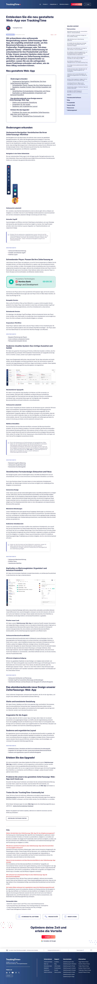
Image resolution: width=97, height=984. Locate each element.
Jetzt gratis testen (76, 4)
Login (88, 4)
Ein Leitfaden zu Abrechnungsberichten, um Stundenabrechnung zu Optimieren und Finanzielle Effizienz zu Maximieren (77, 53)
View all (69, 94)
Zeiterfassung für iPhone (69, 966)
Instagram (16, 972)
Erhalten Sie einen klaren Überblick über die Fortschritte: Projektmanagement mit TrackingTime (77, 70)
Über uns (46, 964)
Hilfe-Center (57, 966)
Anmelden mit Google (49, 941)
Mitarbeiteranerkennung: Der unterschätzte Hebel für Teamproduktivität (77, 32)
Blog (68, 100)
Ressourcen (70, 107)
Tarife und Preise (48, 961)
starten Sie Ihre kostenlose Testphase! (23, 806)
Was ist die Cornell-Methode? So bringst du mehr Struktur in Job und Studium (77, 49)
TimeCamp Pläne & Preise (84, 970)
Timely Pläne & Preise (83, 966)
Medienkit (46, 968)
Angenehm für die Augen (21, 104)
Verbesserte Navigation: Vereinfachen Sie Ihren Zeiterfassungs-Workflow (28, 82)
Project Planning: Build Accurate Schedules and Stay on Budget (24, 907)
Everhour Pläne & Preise (84, 968)
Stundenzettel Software (74, 97)
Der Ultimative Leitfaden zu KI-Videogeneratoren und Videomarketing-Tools (77, 62)
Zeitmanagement (72, 110)
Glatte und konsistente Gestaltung (24, 102)
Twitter (19, 972)
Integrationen (53, 4)
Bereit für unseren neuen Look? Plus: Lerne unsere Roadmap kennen (25, 903)
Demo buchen (57, 972)
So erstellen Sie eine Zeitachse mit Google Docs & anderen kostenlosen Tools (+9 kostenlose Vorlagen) (76, 44)
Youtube (13, 972)
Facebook (9, 972)
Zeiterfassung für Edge (68, 976)
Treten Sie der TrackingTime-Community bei (28, 116)
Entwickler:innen (48, 966)
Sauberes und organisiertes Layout (24, 106)
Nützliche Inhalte (64, 4)
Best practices (10, 34)
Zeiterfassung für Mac (68, 961)
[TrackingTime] (13, 4)
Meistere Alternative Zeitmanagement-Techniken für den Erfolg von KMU (76, 58)
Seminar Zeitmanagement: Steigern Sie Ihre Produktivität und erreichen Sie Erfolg (77, 80)
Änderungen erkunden (19, 79)
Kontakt (56, 970)
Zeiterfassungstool (11, 797)
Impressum (46, 970)
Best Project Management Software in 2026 (19, 909)
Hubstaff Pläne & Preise (84, 972)
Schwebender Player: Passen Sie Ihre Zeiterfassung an (31, 85)
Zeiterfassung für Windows (69, 964)
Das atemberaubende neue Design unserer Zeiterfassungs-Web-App (26, 99)
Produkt (45, 4)
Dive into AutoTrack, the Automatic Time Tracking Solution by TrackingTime (27, 905)
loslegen (47, 937)
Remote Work (71, 105)
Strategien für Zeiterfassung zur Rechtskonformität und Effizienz (74, 91)
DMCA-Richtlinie (48, 972)
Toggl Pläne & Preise (83, 961)
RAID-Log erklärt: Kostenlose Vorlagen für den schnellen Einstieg (76, 36)
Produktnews (57, 968)
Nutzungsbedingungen (22, 963)
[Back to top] (91, 950)
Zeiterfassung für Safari (69, 974)
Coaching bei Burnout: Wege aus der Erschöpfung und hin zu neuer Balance (76, 83)
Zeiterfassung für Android (69, 968)
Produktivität (71, 102)
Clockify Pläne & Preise (84, 964)
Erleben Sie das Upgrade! (20, 110)
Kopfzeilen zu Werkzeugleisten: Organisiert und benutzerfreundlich (28, 94)
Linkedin (7, 972)
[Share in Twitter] (54, 34)
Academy (40, 4)
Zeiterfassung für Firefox (69, 972)
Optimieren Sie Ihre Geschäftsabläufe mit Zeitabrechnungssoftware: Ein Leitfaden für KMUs (77, 75)
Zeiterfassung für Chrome (69, 970)
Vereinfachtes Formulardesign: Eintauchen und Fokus (31, 91)
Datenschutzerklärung (11, 963)
